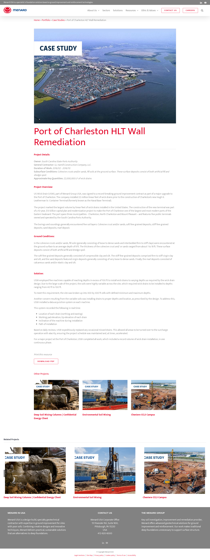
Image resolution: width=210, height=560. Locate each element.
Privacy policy (99, 555)
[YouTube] (107, 543)
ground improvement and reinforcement (169, 525)
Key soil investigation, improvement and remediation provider (171, 520)
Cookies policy (110, 555)
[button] (202, 10)
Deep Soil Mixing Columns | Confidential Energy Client (56, 395)
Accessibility (131, 555)
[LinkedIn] (103, 543)
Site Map (90, 555)
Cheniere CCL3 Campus (153, 395)
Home (37, 20)
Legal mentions (79, 555)
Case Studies (58, 20)
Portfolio (46, 20)
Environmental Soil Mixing (105, 395)
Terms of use (121, 555)
